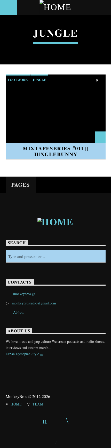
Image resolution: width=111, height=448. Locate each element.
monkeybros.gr (24, 293)
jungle (39, 79)
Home (16, 404)
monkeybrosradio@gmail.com (34, 303)
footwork (18, 79)
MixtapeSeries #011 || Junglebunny (56, 151)
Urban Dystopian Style (23, 353)
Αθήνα (18, 312)
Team (37, 404)
